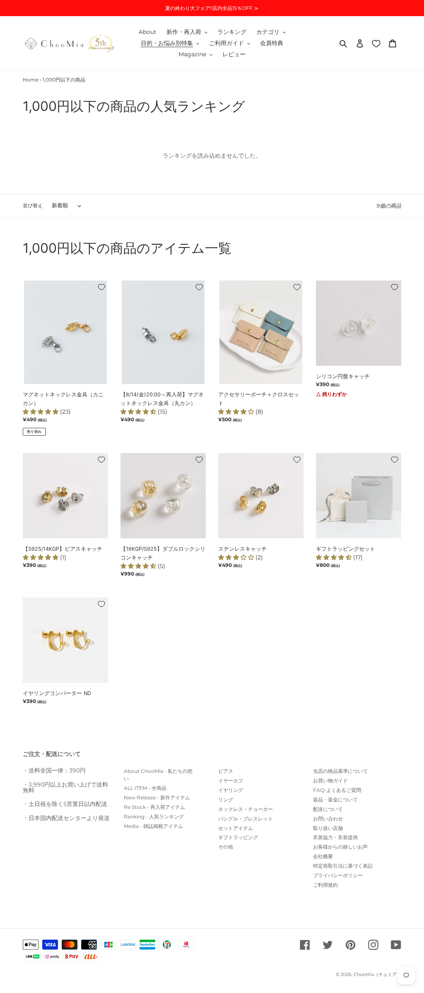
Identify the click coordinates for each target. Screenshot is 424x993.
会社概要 (323, 856)
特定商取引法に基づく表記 (343, 866)
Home (31, 80)
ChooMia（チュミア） (377, 974)
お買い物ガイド (330, 780)
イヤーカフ (230, 780)
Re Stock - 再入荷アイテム (154, 807)
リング (225, 799)
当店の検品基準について (340, 771)
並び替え (33, 205)
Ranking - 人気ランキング (154, 816)
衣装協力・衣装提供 (335, 837)
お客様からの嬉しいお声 (340, 847)
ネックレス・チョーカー (245, 809)
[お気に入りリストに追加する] (101, 287)
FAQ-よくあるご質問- (338, 790)
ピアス (225, 771)
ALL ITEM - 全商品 (145, 788)
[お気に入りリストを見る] (376, 43)
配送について (328, 809)
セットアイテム (235, 828)
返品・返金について (335, 799)
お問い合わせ (328, 819)
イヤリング (230, 790)
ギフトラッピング (238, 837)
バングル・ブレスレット (245, 819)
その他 (225, 847)
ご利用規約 (325, 885)
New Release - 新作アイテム (157, 797)
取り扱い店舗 (328, 828)
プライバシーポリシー (338, 875)
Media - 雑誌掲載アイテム (153, 826)
